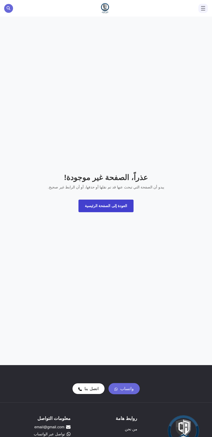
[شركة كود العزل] (105, 8)
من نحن (131, 429)
